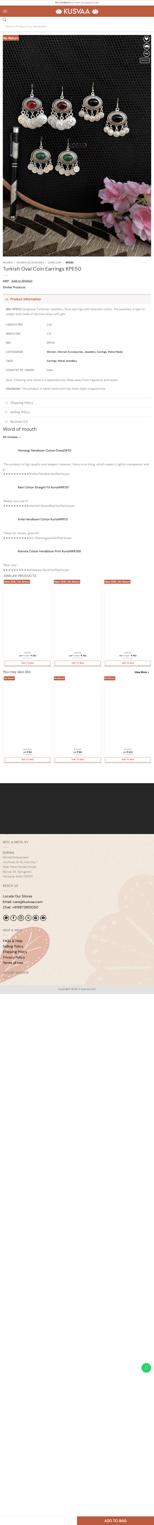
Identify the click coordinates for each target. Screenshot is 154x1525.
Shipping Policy (21, 403)
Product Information (25, 299)
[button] (5, 11)
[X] (28, 918)
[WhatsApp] (6, 918)
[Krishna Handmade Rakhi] (27, 711)
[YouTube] (43, 918)
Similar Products (14, 287)
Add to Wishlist (21, 281)
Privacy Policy (14, 957)
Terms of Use (13, 963)
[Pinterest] (36, 918)
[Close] (3, 776)
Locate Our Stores (17, 896)
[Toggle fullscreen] (14, 1007)
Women (8, 262)
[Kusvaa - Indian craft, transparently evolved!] (77, 11)
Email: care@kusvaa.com (22, 902)
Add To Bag (27, 663)
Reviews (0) (19, 422)
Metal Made (115, 352)
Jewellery (55, 262)
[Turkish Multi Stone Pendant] (27, 615)
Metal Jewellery (67, 361)
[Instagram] (21, 918)
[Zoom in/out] (3, 1007)
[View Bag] (148, 11)
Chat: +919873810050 (20, 907)
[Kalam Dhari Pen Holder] (77, 711)
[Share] (25, 1007)
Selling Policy (20, 412)
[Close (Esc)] (36, 1007)
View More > (141, 672)
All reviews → (12, 437)
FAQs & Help (13, 941)
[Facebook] (14, 918)
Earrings (102, 352)
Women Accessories (30, 262)
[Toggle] (6, 299)
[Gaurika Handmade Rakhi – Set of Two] (128, 711)
